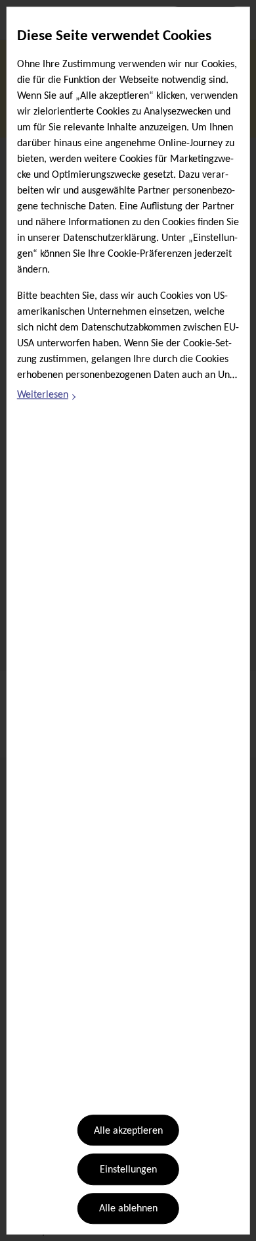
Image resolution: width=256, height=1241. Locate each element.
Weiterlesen (47, 397)
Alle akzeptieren (128, 1131)
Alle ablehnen (128, 1209)
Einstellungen (128, 1170)
